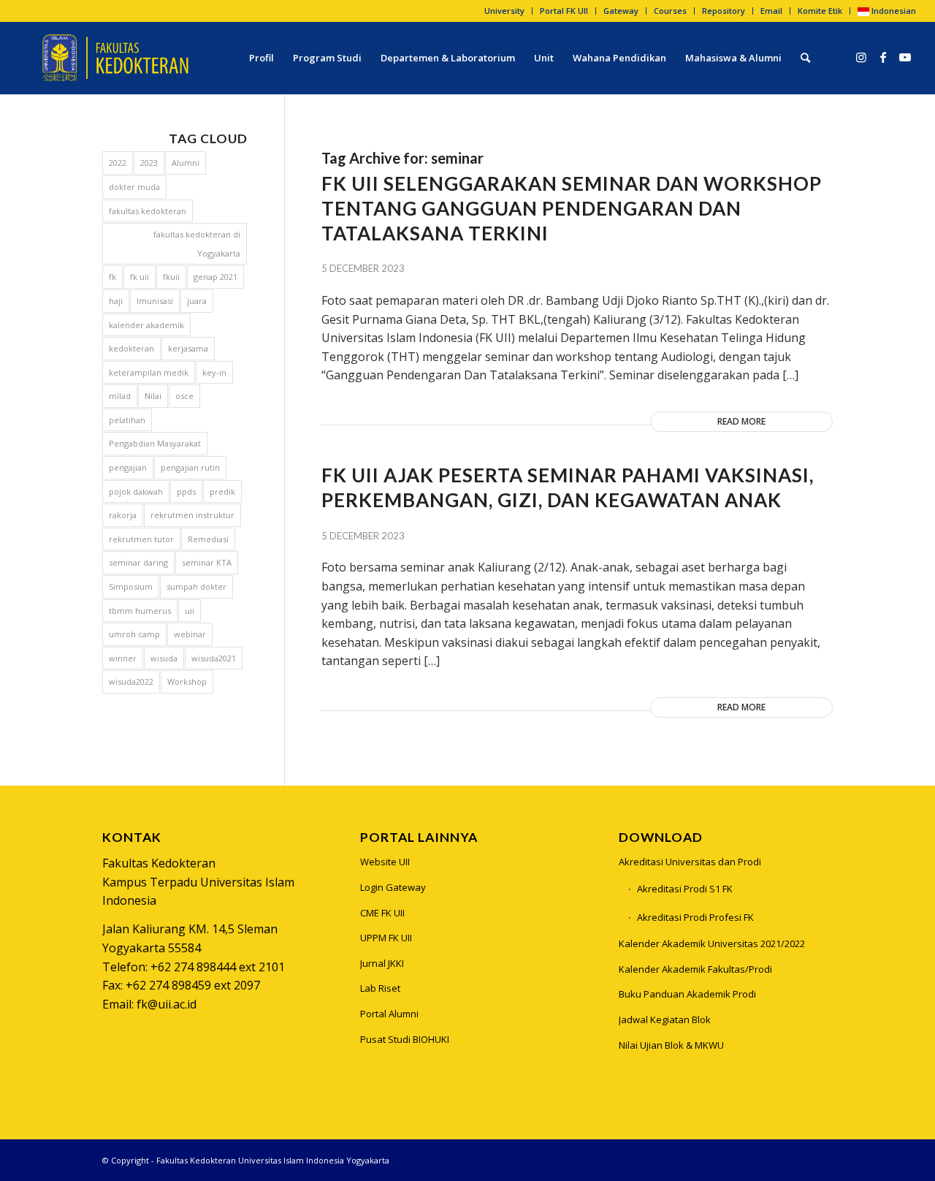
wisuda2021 (213, 658)
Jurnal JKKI (382, 963)
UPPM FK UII (386, 937)
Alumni (185, 162)
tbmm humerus (140, 610)
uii (189, 610)
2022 (117, 162)
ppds (186, 491)
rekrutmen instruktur (192, 514)
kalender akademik (146, 324)
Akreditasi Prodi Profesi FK (695, 917)
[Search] (805, 57)
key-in (214, 372)
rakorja (123, 514)
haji (116, 300)
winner (123, 658)
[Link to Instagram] (861, 57)
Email (771, 10)
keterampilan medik (148, 372)
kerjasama (188, 348)
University (504, 10)
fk (112, 276)
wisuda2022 (131, 681)
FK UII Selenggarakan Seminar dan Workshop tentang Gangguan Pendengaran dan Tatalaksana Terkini (571, 208)
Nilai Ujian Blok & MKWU (671, 1045)
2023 (149, 162)
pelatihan (127, 419)
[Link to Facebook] (883, 57)
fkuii (171, 276)
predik (222, 491)
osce (184, 395)
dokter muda (134, 186)
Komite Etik (820, 10)
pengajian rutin (190, 467)
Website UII (385, 861)
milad (120, 395)
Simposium (131, 586)
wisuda (164, 658)
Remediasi (208, 538)
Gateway (620, 10)
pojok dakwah (136, 491)
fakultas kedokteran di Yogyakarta (196, 244)
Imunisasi (155, 300)
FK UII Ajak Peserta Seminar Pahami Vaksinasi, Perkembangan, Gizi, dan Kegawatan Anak (567, 487)
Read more (741, 421)
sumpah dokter (196, 586)
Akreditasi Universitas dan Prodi (690, 861)
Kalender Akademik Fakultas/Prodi (695, 969)
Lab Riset (380, 988)
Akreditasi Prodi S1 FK (685, 888)
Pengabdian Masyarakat (155, 443)
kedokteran (131, 348)
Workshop (187, 681)
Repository (723, 10)
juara (197, 300)
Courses (670, 10)
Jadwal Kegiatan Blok (665, 1019)
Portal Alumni (389, 1013)
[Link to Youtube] (905, 57)
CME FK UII (382, 912)
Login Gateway (393, 887)
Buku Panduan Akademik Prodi (687, 993)
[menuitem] (505, 11)
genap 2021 (215, 276)
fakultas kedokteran (147, 210)
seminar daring (138, 562)
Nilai (153, 395)
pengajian (128, 467)
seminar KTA (207, 562)
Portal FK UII (564, 10)
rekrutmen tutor (141, 538)
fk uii (139, 276)
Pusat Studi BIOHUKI (404, 1039)
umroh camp (134, 634)
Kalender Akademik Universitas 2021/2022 (712, 943)
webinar (190, 634)
